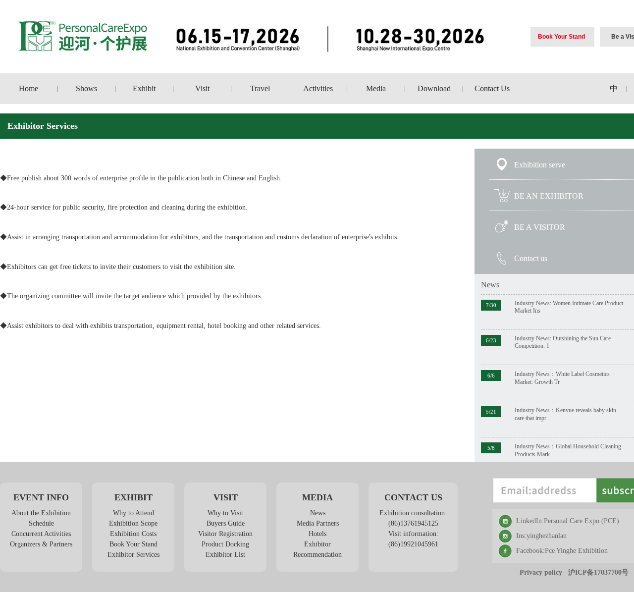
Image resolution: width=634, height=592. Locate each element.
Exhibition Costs (133, 534)
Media (376, 88)
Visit (202, 88)
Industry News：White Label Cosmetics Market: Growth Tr (562, 378)
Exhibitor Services (133, 554)
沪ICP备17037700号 (598, 572)
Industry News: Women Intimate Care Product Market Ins (569, 307)
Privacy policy (541, 572)
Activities (318, 88)
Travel (260, 88)
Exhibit (144, 88)
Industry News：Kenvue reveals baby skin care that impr (565, 414)
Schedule (41, 523)
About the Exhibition (41, 513)
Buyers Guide (226, 523)
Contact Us (492, 88)
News (490, 284)
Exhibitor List (225, 554)
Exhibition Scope (133, 523)
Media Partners (318, 523)
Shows (86, 88)
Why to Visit (225, 513)
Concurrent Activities (41, 534)
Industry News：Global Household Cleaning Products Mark (568, 450)
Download (434, 88)
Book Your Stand (561, 36)
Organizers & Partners (41, 544)
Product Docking (225, 544)
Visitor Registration (225, 534)
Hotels (317, 534)
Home (28, 88)
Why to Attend (133, 513)
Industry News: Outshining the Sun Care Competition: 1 (563, 342)
